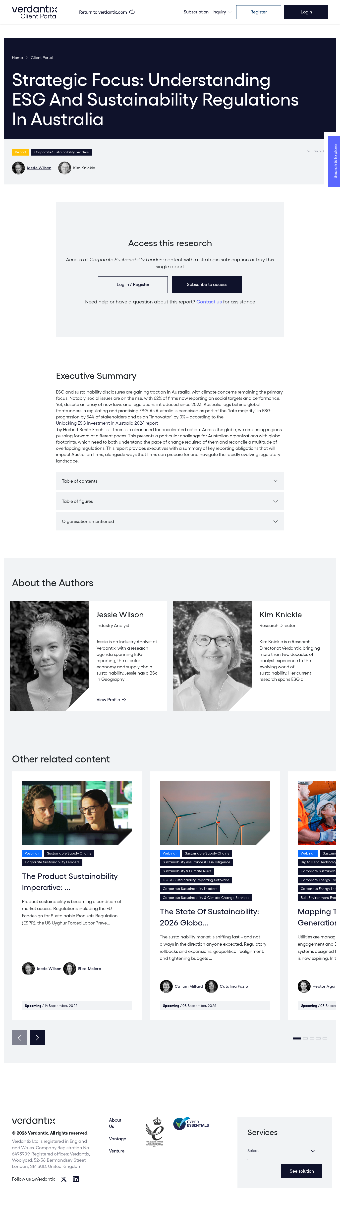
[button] (297, 1038)
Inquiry (219, 11)
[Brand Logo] (34, 12)
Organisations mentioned (88, 521)
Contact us (209, 302)
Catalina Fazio (234, 986)
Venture (116, 1150)
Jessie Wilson (39, 168)
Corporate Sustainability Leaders (61, 152)
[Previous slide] (19, 1037)
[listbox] (284, 1151)
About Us (115, 1123)
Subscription (196, 11)
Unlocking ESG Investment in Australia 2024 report (107, 423)
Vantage (117, 1138)
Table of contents (79, 481)
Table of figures (77, 501)
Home (17, 58)
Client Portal (42, 58)
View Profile (108, 699)
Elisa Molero (89, 968)
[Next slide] (37, 1037)
